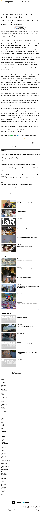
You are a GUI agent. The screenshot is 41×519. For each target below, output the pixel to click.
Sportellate (3, 413)
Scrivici (2, 494)
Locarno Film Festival (5, 430)
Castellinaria (3, 431)
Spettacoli (3, 421)
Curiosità (3, 454)
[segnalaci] (22, 2)
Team (2, 485)
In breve (2, 482)
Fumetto (2, 491)
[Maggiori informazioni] (26, 28)
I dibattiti (2, 445)
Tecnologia (3, 451)
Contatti (15, 506)
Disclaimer (7, 506)
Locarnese (3, 382)
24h (2, 480)
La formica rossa (4, 440)
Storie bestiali (3, 453)
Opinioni (3, 436)
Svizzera (3, 389)
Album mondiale (4, 415)
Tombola (3, 490)
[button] (23, 507)
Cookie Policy (11, 509)
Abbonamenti (3, 506)
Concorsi (3, 488)
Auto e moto (3, 457)
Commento (3, 437)
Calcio (2, 402)
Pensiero (3, 424)
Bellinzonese (3, 380)
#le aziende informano (5, 476)
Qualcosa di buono (4, 469)
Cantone (3, 378)
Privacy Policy (4, 509)
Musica (2, 428)
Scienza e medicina (5, 466)
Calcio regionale (4, 404)
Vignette (2, 493)
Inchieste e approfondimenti (6, 449)
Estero (2, 393)
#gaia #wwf (3, 473)
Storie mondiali (4, 411)
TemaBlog (3, 471)
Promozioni (3, 487)
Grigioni (2, 386)
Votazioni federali (4, 390)
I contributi (3, 442)
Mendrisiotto (3, 385)
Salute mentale (4, 462)
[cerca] (18, 2)
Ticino (2, 379)
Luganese (3, 383)
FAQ (18, 506)
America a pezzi (4, 397)
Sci (1, 405)
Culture (3, 418)
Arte (2, 419)
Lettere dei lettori (4, 443)
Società (2, 427)
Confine (2, 394)
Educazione (3, 467)
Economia (3, 433)
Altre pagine (4, 478)
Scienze (2, 425)
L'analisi (2, 439)
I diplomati (3, 459)
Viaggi (2, 450)
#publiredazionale (4, 474)
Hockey (2, 401)
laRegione (19, 24)
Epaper (31, 1)
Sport (2, 400)
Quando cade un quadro (6, 460)
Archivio (2, 481)
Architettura (3, 456)
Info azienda (3, 484)
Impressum (12, 506)
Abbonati (26, 1)
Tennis (2, 407)
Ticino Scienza (4, 464)
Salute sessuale (4, 463)
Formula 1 (3, 408)
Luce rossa (3, 414)
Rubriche (3, 447)
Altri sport (3, 410)
